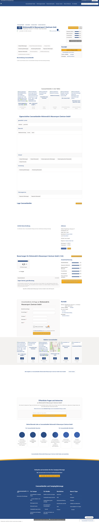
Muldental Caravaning (54, 95)
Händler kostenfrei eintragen (49, 494)
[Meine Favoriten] (79, 3)
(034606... (67, 54)
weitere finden (33, 441)
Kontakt (69, 248)
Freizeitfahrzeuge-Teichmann (44, 97)
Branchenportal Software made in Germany (41, 519)
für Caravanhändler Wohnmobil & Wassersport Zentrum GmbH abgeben (22, 442)
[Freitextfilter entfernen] (95, 4)
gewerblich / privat (22, 120)
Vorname (23, 316)
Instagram (72, 497)
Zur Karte (64, 310)
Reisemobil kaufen (50, 3)
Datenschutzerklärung (38, 330)
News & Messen (67, 3)
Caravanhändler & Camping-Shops (35, 495)
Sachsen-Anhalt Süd (69, 240)
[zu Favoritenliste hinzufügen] (18, 32)
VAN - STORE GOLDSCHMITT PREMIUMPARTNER (33, 104)
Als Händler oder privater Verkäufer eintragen (50, 475)
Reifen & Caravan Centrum (66, 347)
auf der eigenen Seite (66, 441)
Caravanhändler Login (85, 0)
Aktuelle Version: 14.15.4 (60, 519)
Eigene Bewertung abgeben (76, 256)
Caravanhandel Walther (77, 346)
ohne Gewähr (63, 371)
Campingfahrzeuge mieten (35, 509)
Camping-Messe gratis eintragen (48, 501)
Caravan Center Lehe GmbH (55, 354)
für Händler (74, 3)
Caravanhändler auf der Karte (68, 52)
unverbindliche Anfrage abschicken (42, 333)
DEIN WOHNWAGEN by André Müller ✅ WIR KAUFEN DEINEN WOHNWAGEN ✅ (22, 104)
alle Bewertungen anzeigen (75, 40)
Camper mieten (59, 3)
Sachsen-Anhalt (69, 234)
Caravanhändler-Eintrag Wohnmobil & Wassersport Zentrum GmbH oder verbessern (55, 443)
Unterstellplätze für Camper (75, 506)
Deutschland (65, 235)
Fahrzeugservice (22, 192)
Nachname (23, 319)
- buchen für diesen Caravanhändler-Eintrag (77, 441)
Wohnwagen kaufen (41, 3)
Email (22, 322)
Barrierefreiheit (89, 517)
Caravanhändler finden (30, 3)
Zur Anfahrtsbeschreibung (67, 312)
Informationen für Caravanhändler (47, 505)
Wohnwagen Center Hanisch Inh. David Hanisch (76, 101)
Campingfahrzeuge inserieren (49, 497)
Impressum (59, 494)
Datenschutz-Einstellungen (22, 496)
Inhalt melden (72, 371)
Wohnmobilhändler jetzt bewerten (72, 281)
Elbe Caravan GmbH (66, 98)
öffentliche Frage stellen (50, 415)
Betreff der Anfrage (25, 309)
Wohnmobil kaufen (33, 506)
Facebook (72, 500)
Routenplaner (79, 203)
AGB (57, 497)
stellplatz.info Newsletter (75, 503)
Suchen (97, 4)
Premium (79, 90)
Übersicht (20, 128)
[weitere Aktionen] (80, 27)
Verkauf (20, 155)
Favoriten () (87, 520)
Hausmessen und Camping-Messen (35, 513)
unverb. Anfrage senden (73, 27)
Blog (71, 494)
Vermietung (21, 165)
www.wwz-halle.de (70, 56)
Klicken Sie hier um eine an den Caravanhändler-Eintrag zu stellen (50, 408)
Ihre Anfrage (24, 312)
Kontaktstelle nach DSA (61, 503)
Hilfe (90, 0)
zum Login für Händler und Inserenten (49, 513)
